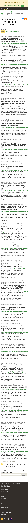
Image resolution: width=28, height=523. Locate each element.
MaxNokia (3, 35)
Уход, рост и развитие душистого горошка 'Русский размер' (12, 124)
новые (7, 31)
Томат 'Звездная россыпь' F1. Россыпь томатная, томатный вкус (14, 448)
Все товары (3, 498)
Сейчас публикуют (5, 491)
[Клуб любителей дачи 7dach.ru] (6, 9)
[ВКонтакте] (23, 19)
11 (20, 464)
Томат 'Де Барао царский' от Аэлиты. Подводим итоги (13, 308)
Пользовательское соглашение (7, 509)
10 (17, 464)
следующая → (12, 461)
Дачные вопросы (4, 494)
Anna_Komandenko (5, 76)
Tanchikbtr (3, 182)
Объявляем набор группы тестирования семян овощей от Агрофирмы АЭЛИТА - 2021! (11, 39)
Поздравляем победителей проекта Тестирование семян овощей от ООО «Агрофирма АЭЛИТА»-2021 (13, 60)
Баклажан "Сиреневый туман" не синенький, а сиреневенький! (12, 369)
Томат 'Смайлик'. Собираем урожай (12, 387)
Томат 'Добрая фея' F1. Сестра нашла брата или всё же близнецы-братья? (13, 145)
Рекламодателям (4, 516)
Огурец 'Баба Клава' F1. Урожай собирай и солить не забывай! (11, 229)
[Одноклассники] (25, 19)
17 (8, 466)
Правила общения (4, 507)
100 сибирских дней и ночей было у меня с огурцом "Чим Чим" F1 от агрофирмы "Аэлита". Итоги (13, 287)
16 (6, 466)
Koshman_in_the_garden (6, 119)
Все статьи (3, 503)
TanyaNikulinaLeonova (6, 139)
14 (1, 466)
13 (25, 464)
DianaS (2, 444)
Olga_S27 (3, 384)
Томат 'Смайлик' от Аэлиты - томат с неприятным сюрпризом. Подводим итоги (13, 103)
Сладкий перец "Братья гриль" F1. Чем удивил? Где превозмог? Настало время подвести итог (14, 207)
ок (22, 5)
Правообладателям (5, 514)
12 (22, 464)
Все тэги (2, 505)
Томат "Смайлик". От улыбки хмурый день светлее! (13, 82)
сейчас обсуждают (14, 31)
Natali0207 (3, 260)
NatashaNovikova (5, 281)
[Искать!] (26, 9)
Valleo (2, 242)
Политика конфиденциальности (7, 510)
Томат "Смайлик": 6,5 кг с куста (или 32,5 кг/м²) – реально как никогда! (13, 186)
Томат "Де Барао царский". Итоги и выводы (12, 167)
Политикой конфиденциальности (12, 5)
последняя (12, 466)
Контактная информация (6, 512)
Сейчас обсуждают (5, 493)
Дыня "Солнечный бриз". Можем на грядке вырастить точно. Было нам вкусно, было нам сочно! (13, 428)
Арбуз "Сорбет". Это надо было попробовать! (11, 407)
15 (3, 466)
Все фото (3, 500)
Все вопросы (3, 501)
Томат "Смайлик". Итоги (9, 246)
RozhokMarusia (4, 97)
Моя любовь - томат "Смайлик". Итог (13, 347)
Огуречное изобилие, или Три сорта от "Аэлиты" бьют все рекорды (14, 265)
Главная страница (4, 489)
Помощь (2, 496)
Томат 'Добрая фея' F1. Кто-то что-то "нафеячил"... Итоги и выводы (13, 329)
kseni (2, 344)
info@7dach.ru (7, 486)
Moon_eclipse (4, 363)
